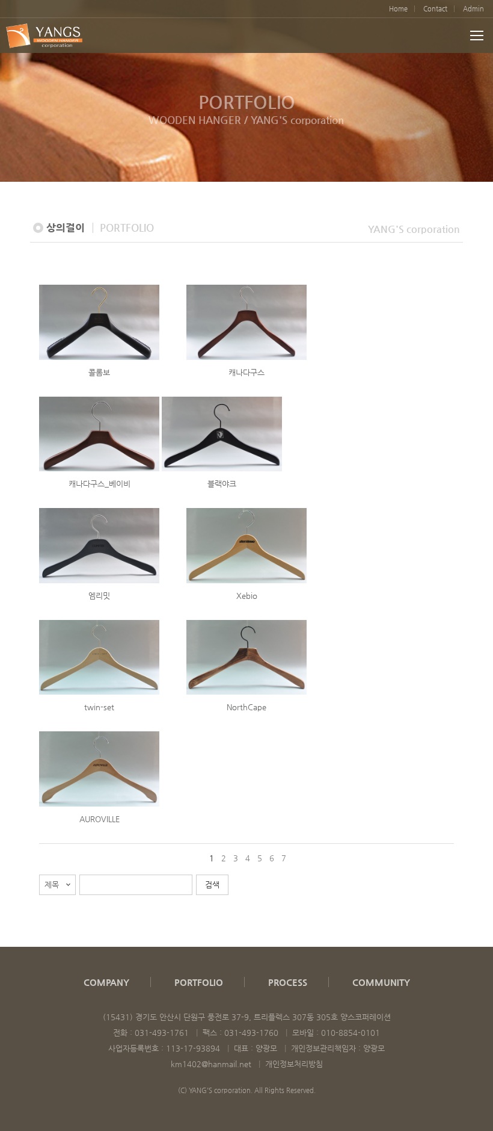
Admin (473, 8)
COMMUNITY (381, 982)
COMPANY (106, 982)
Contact (435, 8)
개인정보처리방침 (294, 1063)
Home (398, 8)
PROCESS (287, 982)
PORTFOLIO (198, 982)
